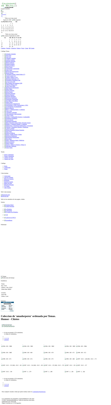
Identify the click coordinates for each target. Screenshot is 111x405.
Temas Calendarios (9, 156)
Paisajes (12, 90)
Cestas (26, 48)
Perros (11, 92)
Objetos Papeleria (19, 130)
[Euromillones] (8, 220)
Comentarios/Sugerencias (38, 391)
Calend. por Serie (8, 157)
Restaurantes (15, 137)
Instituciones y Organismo (26, 125)
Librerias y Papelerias (22, 127)
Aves (9, 55)
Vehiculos (13, 146)
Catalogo (3, 48)
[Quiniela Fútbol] (8, 205)
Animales (13, 54)
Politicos (12, 133)
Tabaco (12, 143)
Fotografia (14, 121)
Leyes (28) (12, 81)
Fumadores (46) (16, 80)
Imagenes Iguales (8, 182)
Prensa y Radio (18, 134)
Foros (22, 48)
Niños (10, 89)
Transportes (15, 99)
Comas (11, 115)
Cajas (10, 111)
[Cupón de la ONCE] (10, 217)
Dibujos (12, 62)
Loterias (12, 128)
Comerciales (7, 167)
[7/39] (6, 215)
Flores (10, 67)
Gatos (10, 70)
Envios (11, 120)
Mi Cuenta (31, 48)
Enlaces (19, 48)
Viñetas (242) (13, 84)
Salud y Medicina (19, 140)
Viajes (10, 147)
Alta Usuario (7, 187)
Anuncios (13, 48)
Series (5, 166)
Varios (11, 102)
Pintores (12, 95)
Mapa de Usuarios (8, 179)
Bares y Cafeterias (20, 109)
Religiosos (14, 98)
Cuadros (12, 60)
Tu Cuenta (7, 186)
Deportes (12, 61)
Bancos (12, 108)
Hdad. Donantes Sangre (24, 122)
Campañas (14, 112)
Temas (5, 169)
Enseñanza (14, 118)
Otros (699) (12, 86)
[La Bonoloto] (8, 210)
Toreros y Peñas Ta (21, 144)
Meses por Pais (8, 183)
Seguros (12, 142)
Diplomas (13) (15, 79)
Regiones (13, 96)
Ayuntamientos (17, 106)
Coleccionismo (17, 114)
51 (8, 338)
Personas (12, 93)
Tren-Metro (15, 101)
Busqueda (6, 180)
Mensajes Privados (9, 184)
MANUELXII (4, 196)
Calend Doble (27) (20, 74)
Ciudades (13, 58)
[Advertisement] (6, 249)
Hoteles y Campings (21, 124)
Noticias (8, 48)
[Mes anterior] (5, 36)
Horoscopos (15, 71)
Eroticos (12, 65)
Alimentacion (16, 103)
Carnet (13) (13, 76)
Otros (10, 131)
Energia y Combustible (24, 117)
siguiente (6, 339)
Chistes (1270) (14, 77)
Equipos (12, 64)
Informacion (15, 87)
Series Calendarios (9, 154)
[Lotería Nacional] (9, 206)
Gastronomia (15, 68)
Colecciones (7, 176)
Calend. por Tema (8, 159)
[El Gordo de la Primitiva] (11, 212)
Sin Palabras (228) (17, 83)
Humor (11, 73)
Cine (9, 57)
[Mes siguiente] (16, 20)
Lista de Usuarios (8, 177)
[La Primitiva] (8, 209)
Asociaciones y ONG (22, 105)
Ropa (10, 139)
